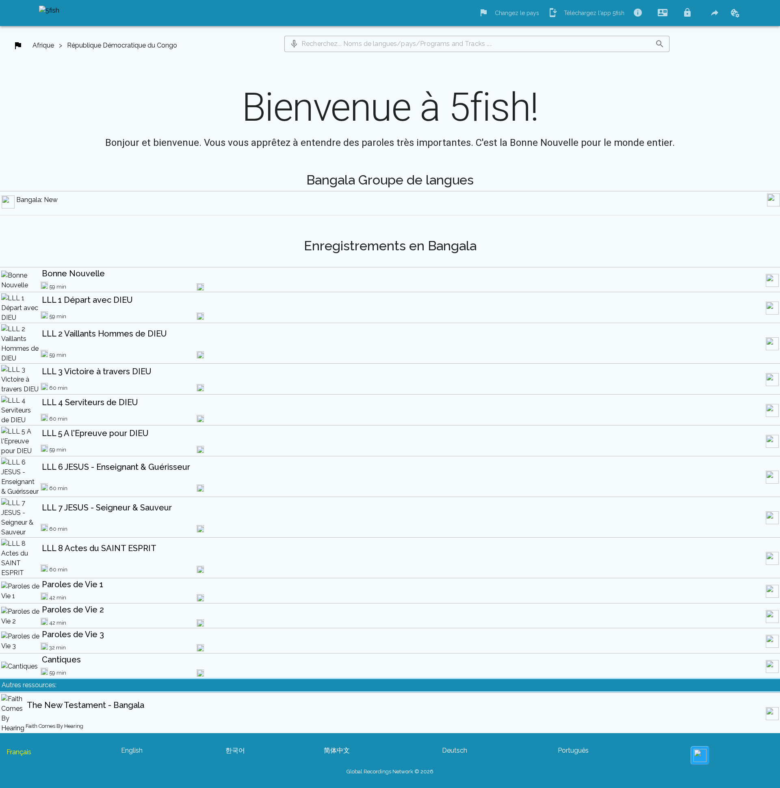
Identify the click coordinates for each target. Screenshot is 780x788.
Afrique (43, 45)
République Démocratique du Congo (122, 45)
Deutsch (454, 750)
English (132, 750)
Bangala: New (37, 200)
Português (573, 750)
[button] (294, 44)
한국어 (235, 750)
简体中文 (337, 750)
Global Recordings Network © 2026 (390, 771)
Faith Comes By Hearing (54, 726)
